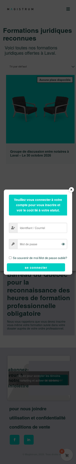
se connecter (36, 267)
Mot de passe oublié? (53, 258)
